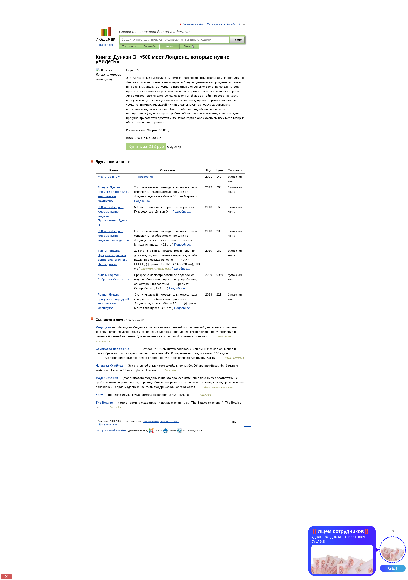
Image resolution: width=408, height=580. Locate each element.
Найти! (237, 39)
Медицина (103, 327)
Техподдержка (151, 421)
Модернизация (107, 378)
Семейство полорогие (112, 348)
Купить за (146, 146)
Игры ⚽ (189, 46)
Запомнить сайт (193, 24)
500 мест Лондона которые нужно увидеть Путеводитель (113, 235)
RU (240, 24)
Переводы (149, 46)
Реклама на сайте (169, 421)
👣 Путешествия (108, 424)
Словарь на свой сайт (221, 24)
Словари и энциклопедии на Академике (154, 32)
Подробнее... (147, 176)
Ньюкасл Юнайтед (109, 365)
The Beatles (104, 402)
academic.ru (106, 44)
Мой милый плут (109, 176)
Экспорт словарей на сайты (111, 430)
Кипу (99, 394)
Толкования (129, 46)
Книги (169, 46)
